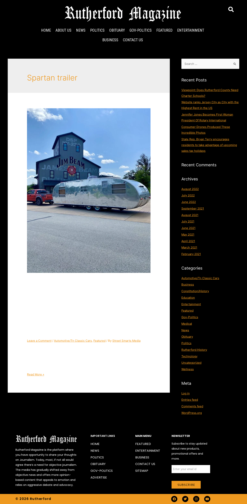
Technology (189, 356)
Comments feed (192, 406)
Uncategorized (191, 362)
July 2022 (188, 195)
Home (46, 30)
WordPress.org (191, 413)
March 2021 (189, 247)
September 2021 (192, 208)
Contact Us (133, 40)
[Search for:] (210, 64)
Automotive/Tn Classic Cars (73, 340)
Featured (164, 30)
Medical (186, 324)
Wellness (187, 369)
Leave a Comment (39, 340)
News (80, 30)
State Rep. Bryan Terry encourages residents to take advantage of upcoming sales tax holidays (209, 145)
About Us (63, 30)
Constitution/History (195, 291)
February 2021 (191, 254)
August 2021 (189, 215)
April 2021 (188, 241)
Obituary (117, 30)
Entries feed (189, 400)
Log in (185, 393)
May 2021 (187, 234)
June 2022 (188, 202)
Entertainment (190, 30)
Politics (97, 30)
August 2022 (190, 189)
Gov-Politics (140, 30)
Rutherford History (194, 350)
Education (188, 297)
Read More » (35, 374)
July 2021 (187, 221)
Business (110, 40)
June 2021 (188, 228)
